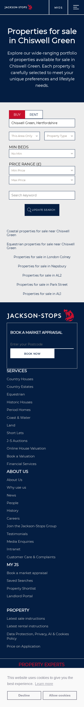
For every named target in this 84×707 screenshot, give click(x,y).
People (12, 503)
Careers (13, 518)
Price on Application (23, 646)
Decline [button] (24, 695)
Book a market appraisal (27, 573)
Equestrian (16, 394)
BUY (17, 115)
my (58, 7)
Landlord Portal (20, 596)
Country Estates (20, 386)
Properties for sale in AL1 (42, 294)
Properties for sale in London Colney (42, 257)
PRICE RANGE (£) (25, 164)
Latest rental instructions (27, 626)
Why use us (16, 487)
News (11, 495)
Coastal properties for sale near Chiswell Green (38, 233)
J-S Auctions (17, 441)
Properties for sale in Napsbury (42, 266)
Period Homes (18, 410)
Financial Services (21, 464)
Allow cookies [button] (60, 695)
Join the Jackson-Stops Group (31, 526)
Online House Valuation (26, 448)
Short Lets (15, 433)
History (12, 510)
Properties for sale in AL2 (42, 275)
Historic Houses (19, 402)
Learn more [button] (44, 684)
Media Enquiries (20, 541)
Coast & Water (18, 417)
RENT (34, 115)
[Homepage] (40, 320)
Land (11, 425)
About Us (14, 480)
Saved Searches (20, 580)
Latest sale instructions (26, 618)
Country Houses (20, 379)
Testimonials (17, 534)
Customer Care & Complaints (31, 557)
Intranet (13, 549)
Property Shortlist (21, 588)
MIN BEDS (18, 147)
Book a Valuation (21, 456)
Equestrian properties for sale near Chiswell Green (41, 246)
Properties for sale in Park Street (42, 285)
